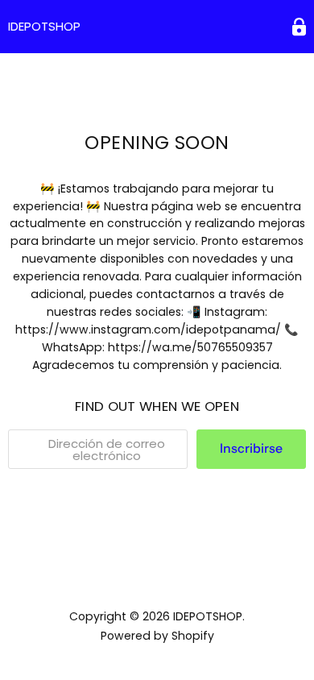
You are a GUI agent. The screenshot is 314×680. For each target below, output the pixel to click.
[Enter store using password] (299, 27)
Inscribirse (251, 448)
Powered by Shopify (157, 636)
